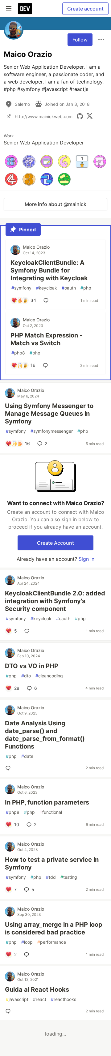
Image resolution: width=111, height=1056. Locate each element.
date (27, 756)
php (85, 287)
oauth (69, 287)
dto (26, 675)
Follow (80, 39)
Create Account (55, 543)
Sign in (86, 559)
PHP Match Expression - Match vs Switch (46, 339)
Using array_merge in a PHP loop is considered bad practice (53, 928)
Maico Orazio (36, 247)
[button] (11, 161)
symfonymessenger (52, 431)
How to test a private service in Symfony (52, 863)
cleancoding (49, 675)
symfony (21, 287)
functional (50, 812)
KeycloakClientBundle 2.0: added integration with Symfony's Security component (55, 601)
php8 (18, 352)
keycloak (46, 287)
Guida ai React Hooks (37, 989)
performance (51, 942)
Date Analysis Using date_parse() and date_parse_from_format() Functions (45, 734)
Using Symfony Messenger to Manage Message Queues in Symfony (49, 413)
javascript (17, 999)
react (39, 999)
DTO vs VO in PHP (31, 666)
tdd (51, 877)
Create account (85, 9)
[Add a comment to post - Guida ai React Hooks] (9, 1011)
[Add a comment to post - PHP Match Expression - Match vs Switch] (46, 365)
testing (68, 877)
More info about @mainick (55, 204)
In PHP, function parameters (47, 802)
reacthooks (63, 999)
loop (27, 942)
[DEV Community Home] (25, 8)
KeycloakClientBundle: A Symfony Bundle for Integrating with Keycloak (49, 270)
